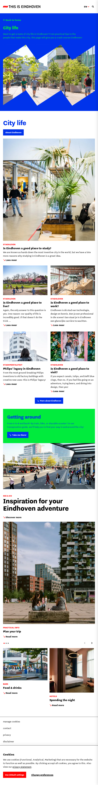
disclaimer (8, 741)
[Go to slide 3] (8, 643)
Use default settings (14, 774)
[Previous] (85, 643)
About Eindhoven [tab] (13, 132)
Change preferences (42, 774)
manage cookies (11, 721)
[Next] (92, 643)
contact (7, 728)
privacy (7, 734)
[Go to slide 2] (6, 643)
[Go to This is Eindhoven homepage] (21, 6)
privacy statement (21, 766)
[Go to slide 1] (4, 643)
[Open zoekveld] (93, 7)
